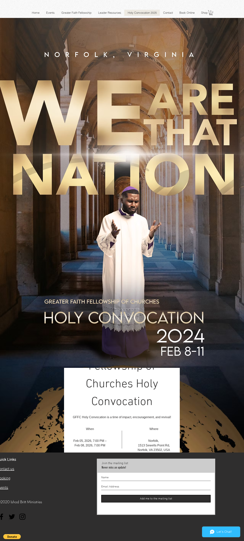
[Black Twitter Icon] (12, 517)
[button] (211, 12)
